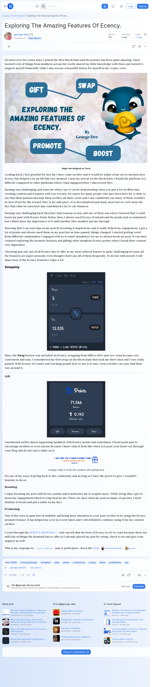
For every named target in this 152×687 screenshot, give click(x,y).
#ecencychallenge (44, 548)
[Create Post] (121, 6)
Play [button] (140, 37)
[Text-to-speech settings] (145, 34)
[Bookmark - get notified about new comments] (133, 46)
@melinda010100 (113, 548)
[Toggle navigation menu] (5, 6)
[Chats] (113, 6)
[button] (5, 575)
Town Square (18, 15)
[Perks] (105, 6)
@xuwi (132, 548)
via (35, 567)
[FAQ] (37, 6)
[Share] (139, 46)
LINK (96, 548)
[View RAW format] (123, 575)
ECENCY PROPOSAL (43, 532)
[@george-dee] (8, 36)
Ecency (6, 15)
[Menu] (145, 46)
